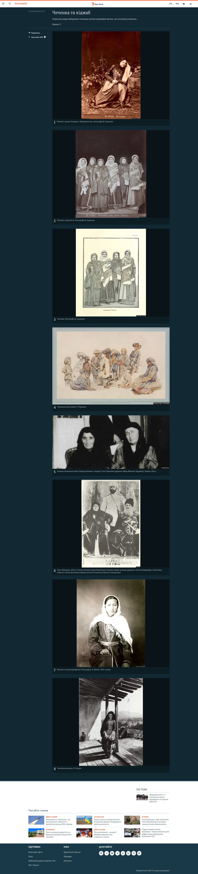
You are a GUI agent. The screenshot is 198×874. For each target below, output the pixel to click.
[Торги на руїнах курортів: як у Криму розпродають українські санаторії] (36, 832)
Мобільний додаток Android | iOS (41, 861)
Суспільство (99, 817)
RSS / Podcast (33, 865)
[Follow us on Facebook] (101, 853)
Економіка (50, 830)
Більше (55, 25)
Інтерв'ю (145, 817)
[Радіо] (190, 3)
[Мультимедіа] (183, 3)
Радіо (30, 857)
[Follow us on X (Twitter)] (106, 853)
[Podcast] (134, 853)
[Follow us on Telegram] (117, 853)
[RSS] (128, 853)
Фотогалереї (21, 4)
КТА (177, 4)
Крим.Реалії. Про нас (72, 852)
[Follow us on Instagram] (123, 853)
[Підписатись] (139, 853)
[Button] (34, 33)
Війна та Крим (51, 817)
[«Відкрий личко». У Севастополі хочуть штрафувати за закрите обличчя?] (142, 797)
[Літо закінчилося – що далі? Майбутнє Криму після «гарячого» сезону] (84, 832)
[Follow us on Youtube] (112, 853)
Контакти (68, 861)
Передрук (68, 857)
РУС (170, 4)
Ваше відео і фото (35, 852)
